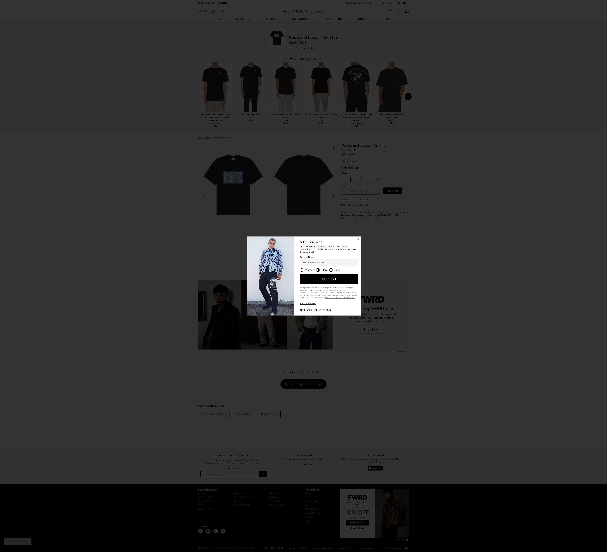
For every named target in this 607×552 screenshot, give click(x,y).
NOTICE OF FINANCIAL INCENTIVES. (340, 298)
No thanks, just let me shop (316, 310)
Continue (329, 279)
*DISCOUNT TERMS (308, 304)
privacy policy (351, 295)
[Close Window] (358, 239)
